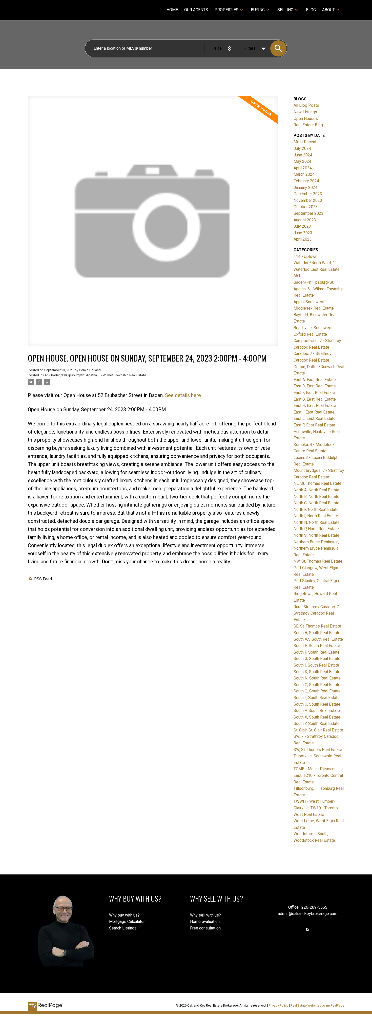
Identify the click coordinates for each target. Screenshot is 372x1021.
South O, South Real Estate (317, 684)
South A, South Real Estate (317, 632)
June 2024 (303, 155)
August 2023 (305, 220)
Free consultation (205, 928)
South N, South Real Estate (317, 678)
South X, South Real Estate (317, 717)
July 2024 (302, 148)
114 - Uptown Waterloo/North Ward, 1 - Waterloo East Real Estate (317, 263)
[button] (307, 929)
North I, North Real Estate (316, 515)
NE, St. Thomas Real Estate (317, 483)
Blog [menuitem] (311, 9)
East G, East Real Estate (315, 399)
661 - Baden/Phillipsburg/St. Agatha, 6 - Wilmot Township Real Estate (94, 375)
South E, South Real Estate (317, 645)
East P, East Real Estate (314, 425)
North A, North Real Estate (316, 490)
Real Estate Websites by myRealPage (317, 1005)
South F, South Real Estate (317, 652)
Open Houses (306, 118)
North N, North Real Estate (317, 522)
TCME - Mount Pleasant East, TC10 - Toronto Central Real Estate (318, 775)
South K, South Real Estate (317, 671)
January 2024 (305, 187)
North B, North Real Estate (316, 496)
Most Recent (305, 141)
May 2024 (302, 161)
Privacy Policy (278, 1005)
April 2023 (303, 239)
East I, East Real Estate (314, 412)
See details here (183, 395)
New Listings (305, 112)
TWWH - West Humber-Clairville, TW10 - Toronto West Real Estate (316, 808)
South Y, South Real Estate (317, 723)
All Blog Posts (306, 105)
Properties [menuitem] (226, 9)
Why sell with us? (205, 915)
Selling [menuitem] (285, 9)
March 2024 (304, 174)
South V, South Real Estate (317, 710)
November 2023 (308, 200)
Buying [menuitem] (258, 9)
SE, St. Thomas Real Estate (317, 626)
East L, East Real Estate (315, 418)
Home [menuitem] (172, 9)
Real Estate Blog (308, 124)
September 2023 (308, 213)
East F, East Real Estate (314, 392)
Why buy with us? (124, 915)
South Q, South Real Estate (317, 691)
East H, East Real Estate (315, 405)
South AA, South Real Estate (318, 639)
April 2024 (303, 168)
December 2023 (308, 193)
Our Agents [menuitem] (196, 9)
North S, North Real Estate (316, 535)
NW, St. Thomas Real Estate (318, 561)
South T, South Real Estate (317, 697)
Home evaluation (205, 921)
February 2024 (306, 180)
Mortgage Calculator (127, 921)
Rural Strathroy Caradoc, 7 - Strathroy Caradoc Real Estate (317, 613)
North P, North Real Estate (316, 528)
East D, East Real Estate (315, 386)
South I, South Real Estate (316, 665)
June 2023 (303, 232)
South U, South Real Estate (317, 704)
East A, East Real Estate (315, 379)
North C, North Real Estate (316, 502)
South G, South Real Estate (317, 658)
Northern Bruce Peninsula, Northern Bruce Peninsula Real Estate (316, 548)
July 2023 (302, 226)
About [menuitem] (328, 9)
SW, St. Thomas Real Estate (318, 749)
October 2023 (306, 206)
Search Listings (123, 928)
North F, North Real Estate (316, 509)
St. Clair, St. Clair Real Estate (318, 730)
